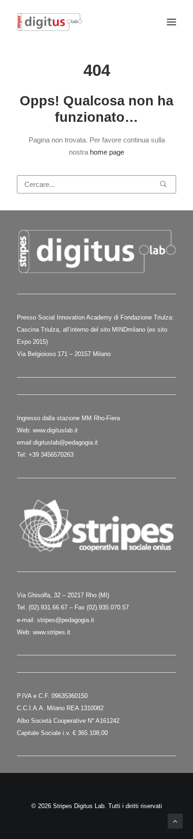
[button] (171, 22)
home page (107, 152)
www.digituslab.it (54, 430)
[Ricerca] (96, 184)
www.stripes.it (51, 632)
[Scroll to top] (175, 820)
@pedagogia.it (78, 442)
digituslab (46, 442)
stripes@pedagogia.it (65, 620)
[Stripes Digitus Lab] (49, 22)
